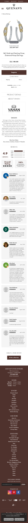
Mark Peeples (13, 319)
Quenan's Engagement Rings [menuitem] (14, 462)
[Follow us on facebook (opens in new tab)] (18, 492)
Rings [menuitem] (14, 396)
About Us (14, 418)
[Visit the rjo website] (20, 500)
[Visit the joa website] (14, 505)
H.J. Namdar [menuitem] (14, 447)
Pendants (17, 141)
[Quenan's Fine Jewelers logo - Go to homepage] (14, 6)
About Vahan (14, 99)
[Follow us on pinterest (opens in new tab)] (14, 492)
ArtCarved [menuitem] (14, 436)
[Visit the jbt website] (24, 500)
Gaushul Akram (13, 308)
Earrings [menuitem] (14, 398)
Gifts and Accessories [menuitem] (14, 409)
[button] (7, 1)
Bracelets (23, 141)
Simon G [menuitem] (14, 467)
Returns (20, 79)
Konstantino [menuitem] (14, 451)
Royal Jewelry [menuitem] (14, 466)
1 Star (12, 157)
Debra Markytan (13, 227)
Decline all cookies (8, 519)
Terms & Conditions (14, 427)
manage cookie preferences (13, 515)
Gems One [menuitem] (13, 445)
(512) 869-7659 (14, 47)
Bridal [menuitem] (14, 394)
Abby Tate (12, 209)
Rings (4, 141)
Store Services (14, 423)
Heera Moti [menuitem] (14, 449)
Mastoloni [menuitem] (14, 458)
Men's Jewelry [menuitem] (14, 406)
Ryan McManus (13, 174)
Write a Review (14, 357)
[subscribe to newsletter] (23, 484)
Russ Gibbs (12, 197)
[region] (14, 31)
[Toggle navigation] (2, 8)
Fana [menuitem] (14, 443)
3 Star (12, 154)
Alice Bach (12, 263)
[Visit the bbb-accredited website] (15, 500)
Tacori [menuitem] (14, 471)
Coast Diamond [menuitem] (14, 439)
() (23, 151)
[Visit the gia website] (4, 500)
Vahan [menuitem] (14, 475)
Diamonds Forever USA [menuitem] (14, 441)
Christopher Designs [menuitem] (14, 437)
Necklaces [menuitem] (14, 402)
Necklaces (12, 141)
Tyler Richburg (13, 287)
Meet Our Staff (14, 422)
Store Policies (14, 425)
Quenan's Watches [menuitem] (14, 464)
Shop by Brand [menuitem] (14, 393)
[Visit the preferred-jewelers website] (10, 500)
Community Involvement (14, 420)
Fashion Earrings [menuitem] (14, 411)
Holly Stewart (13, 243)
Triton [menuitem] (14, 473)
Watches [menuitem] (14, 408)
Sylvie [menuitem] (14, 469)
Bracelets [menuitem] (14, 404)
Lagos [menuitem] (14, 452)
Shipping (8, 79)
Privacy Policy (14, 429)
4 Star (12, 152)
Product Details (14, 94)
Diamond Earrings (6, 14)
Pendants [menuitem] (14, 400)
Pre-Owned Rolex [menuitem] (14, 460)
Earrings (7, 141)
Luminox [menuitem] (14, 454)
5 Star (12, 151)
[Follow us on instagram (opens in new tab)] (10, 492)
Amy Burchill (12, 331)
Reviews (14, 147)
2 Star (12, 155)
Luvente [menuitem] (14, 456)
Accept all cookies (19, 519)
